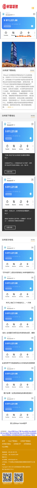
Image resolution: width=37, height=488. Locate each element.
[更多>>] (10, 107)
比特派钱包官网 (17, 435)
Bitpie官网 (11, 431)
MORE (32, 70)
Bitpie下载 (18, 431)
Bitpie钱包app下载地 (28, 435)
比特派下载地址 (26, 441)
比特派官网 (15, 433)
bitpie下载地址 (12, 441)
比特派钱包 (32, 433)
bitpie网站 (5, 447)
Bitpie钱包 (25, 431)
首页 (3, 441)
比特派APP (17, 444)
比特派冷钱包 (6, 444)
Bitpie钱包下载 (7, 433)
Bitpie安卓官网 (24, 433)
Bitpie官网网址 (6, 435)
